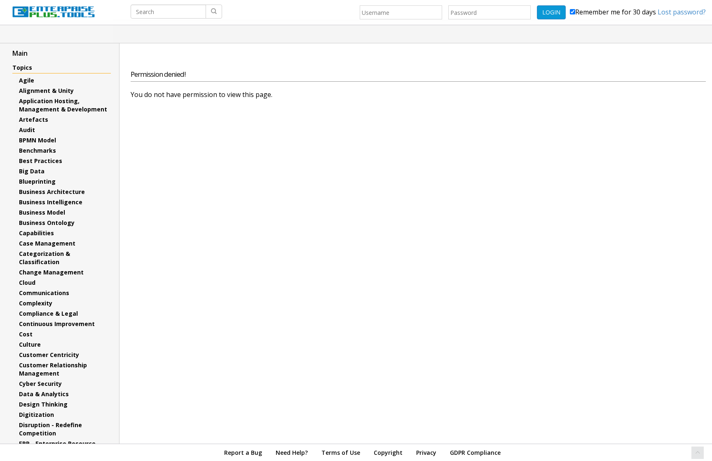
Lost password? (682, 12)
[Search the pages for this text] (214, 12)
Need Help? (292, 452)
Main (20, 53)
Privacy (426, 452)
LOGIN (551, 12)
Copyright (388, 452)
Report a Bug (243, 452)
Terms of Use (340, 452)
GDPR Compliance (475, 452)
